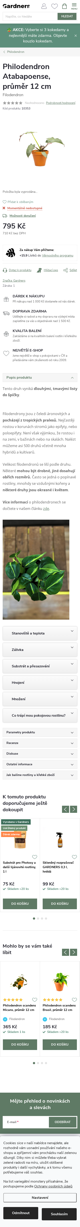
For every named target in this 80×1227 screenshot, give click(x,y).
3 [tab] (42, 918)
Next (73, 809)
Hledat (67, 16)
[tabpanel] (20, 865)
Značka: (14, 281)
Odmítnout (21, 1213)
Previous (65, 809)
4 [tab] (46, 918)
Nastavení (40, 1197)
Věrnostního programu (57, 255)
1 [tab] (34, 918)
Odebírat (63, 1122)
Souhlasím (59, 1214)
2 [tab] (38, 918)
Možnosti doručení (23, 216)
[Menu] (74, 6)
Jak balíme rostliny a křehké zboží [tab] (30, 775)
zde (46, 508)
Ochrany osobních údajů (53, 1186)
